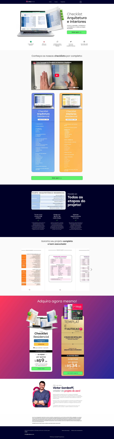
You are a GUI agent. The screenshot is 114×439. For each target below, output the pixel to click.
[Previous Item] (19, 269)
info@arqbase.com (29, 434)
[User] (81, 2)
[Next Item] (91, 269)
